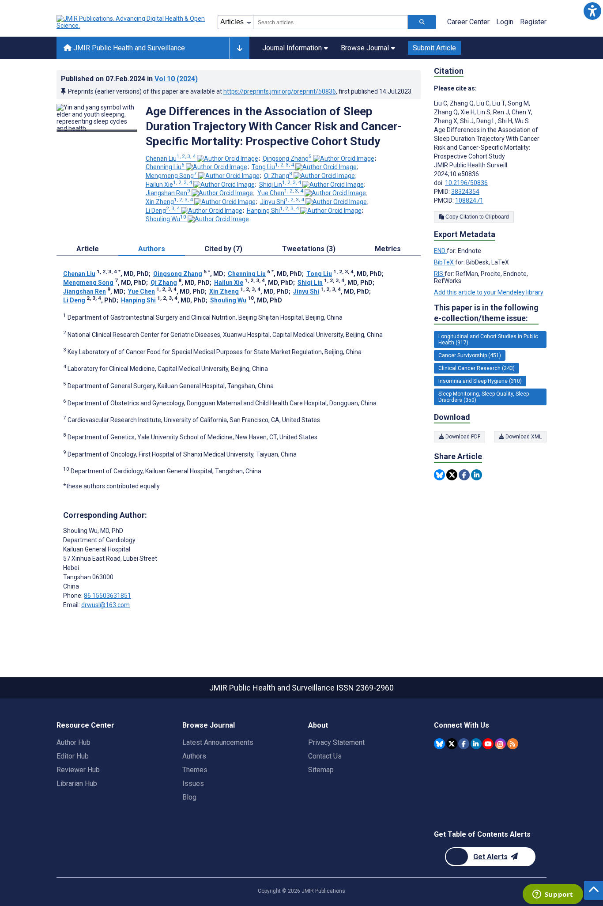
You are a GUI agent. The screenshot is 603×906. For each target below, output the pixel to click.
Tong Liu (273, 166)
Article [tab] (87, 249)
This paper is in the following (486, 313)
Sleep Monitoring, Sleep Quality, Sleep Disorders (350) (483, 397)
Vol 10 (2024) (176, 79)
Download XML (523, 437)
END (440, 250)
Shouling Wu (166, 219)
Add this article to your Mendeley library (488, 292)
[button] (592, 11)
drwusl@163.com (105, 604)
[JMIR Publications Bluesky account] (439, 743)
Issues (193, 783)
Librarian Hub (77, 783)
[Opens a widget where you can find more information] (552, 895)
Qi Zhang (278, 175)
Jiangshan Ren (168, 192)
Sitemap (321, 770)
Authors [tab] (151, 249)
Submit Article (434, 48)
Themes (194, 770)
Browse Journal (365, 48)
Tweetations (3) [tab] (308, 249)
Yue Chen (280, 192)
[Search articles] (422, 22)
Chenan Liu (171, 158)
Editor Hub (73, 756)
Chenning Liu (165, 166)
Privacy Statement (336, 742)
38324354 (465, 191)
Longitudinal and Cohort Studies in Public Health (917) (488, 339)
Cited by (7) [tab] (223, 249)
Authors (194, 756)
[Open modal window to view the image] (97, 130)
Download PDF (462, 437)
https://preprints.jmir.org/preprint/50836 (279, 91)
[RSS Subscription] (512, 743)
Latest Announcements (217, 742)
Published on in (129, 79)
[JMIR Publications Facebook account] (463, 743)
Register (533, 22)
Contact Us (325, 756)
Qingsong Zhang (287, 158)
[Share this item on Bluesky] (439, 474)
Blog (189, 797)
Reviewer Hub (78, 770)
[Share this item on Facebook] (464, 474)
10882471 (469, 200)
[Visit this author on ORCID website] (227, 158)
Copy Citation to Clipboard (476, 217)
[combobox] (330, 22)
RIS (439, 273)
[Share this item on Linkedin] (476, 474)
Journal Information (292, 48)
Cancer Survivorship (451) (469, 355)
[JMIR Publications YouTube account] (488, 743)
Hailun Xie (169, 184)
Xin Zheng (169, 201)
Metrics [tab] (388, 249)
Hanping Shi (273, 210)
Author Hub (73, 742)
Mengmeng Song (171, 175)
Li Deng (163, 210)
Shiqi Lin (280, 184)
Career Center (468, 22)
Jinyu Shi (282, 201)
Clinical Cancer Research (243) (476, 368)
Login (504, 22)
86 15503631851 (107, 595)
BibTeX (444, 262)
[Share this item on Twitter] (451, 474)
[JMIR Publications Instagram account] (500, 743)
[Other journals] (239, 48)
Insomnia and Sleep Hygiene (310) (480, 381)
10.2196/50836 (466, 182)
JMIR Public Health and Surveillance (128, 48)
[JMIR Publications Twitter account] (451, 743)
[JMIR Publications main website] (132, 22)
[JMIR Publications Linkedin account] (476, 743)
